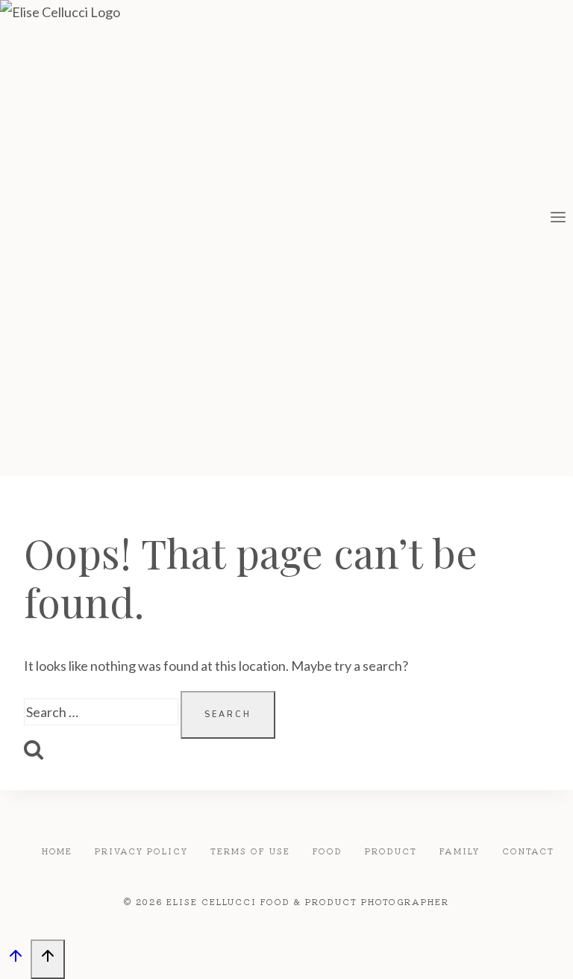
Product (391, 851)
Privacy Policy (141, 851)
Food (327, 851)
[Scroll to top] (15, 959)
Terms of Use (250, 851)
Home (57, 851)
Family (459, 851)
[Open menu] (557, 220)
